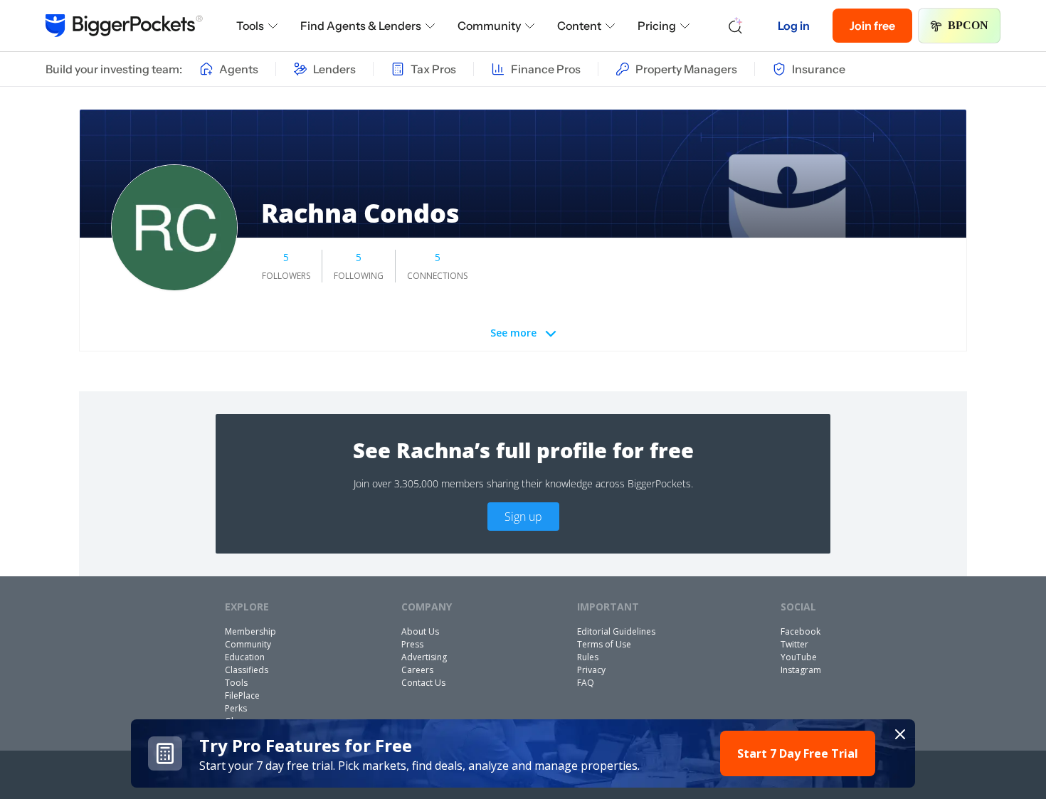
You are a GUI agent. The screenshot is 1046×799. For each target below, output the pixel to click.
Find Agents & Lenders (360, 25)
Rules (587, 657)
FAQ (585, 683)
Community (489, 25)
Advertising (424, 657)
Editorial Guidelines (616, 631)
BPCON (968, 25)
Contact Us (423, 683)
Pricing (657, 25)
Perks (236, 708)
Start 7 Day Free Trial (797, 753)
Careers (417, 670)
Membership (250, 631)
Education (245, 657)
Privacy (591, 670)
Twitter (794, 644)
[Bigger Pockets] (124, 25)
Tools (250, 25)
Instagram (801, 670)
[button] (523, 753)
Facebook (800, 631)
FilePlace (242, 695)
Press (412, 644)
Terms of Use (604, 644)
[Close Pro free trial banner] (900, 734)
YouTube (799, 657)
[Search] (735, 25)
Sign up (523, 516)
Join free (872, 25)
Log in (794, 25)
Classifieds (246, 670)
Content (579, 25)
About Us (420, 631)
